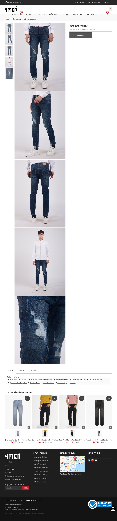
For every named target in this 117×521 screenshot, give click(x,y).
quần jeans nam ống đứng (18, 380)
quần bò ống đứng (62, 380)
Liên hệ (9, 465)
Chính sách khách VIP (41, 468)
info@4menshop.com (18, 476)
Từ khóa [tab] (10, 370)
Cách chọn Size (79, 2)
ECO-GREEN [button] (90, 15)
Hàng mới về (17, 14)
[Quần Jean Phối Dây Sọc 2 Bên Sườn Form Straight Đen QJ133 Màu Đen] (72, 412)
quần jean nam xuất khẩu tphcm (41, 380)
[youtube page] (96, 460)
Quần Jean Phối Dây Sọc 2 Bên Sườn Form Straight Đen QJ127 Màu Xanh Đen (45, 440)
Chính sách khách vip (94, 2)
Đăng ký (25, 488)
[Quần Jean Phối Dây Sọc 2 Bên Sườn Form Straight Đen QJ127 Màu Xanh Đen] (45, 412)
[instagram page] (92, 460)
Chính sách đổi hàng (40, 475)
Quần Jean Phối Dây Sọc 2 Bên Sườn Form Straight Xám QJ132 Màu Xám (99, 440)
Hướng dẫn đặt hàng (40, 457)
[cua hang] (72, 464)
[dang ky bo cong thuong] (100, 504)
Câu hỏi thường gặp (40, 464)
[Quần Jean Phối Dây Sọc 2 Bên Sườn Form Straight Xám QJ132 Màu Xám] (99, 412)
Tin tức (9, 472)
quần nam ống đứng (95, 380)
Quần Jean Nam (16, 19)
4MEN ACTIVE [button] (77, 15)
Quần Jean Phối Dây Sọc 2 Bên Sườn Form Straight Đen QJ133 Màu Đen (72, 440)
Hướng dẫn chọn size (41, 461)
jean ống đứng (35, 383)
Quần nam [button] (53, 15)
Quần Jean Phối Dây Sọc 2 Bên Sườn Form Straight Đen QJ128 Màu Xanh (18, 440)
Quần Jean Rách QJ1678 (30, 19)
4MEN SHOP (29, 501)
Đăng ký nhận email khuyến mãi (15, 485)
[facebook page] (89, 460)
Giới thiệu (107, 2)
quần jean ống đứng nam (18, 383)
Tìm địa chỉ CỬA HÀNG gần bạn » (70, 474)
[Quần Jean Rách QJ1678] (9, 28)
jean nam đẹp (62, 383)
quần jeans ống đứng (78, 380)
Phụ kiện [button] (65, 15)
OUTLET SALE (104, 14)
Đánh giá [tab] (21, 371)
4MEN (7, 19)
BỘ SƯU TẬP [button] (30, 15)
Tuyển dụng (10, 469)
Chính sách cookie (40, 482)
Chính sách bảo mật (40, 478)
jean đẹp (73, 383)
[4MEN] (11, 10)
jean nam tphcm (48, 383)
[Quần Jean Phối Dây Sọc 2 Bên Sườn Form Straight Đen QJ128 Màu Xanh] (18, 412)
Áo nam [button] (42, 15)
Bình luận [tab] (33, 371)
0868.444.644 (17, 2)
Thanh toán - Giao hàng (41, 471)
